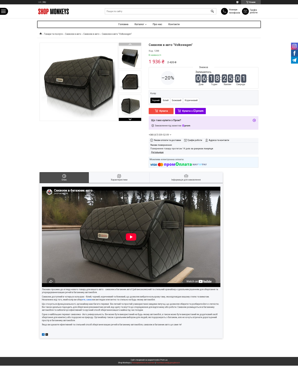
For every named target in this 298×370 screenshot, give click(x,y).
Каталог (139, 24)
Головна (123, 24)
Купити (163, 110)
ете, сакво (87, 299)
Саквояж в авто (73, 34)
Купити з (187, 110)
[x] (46, 335)
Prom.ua (163, 360)
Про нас (157, 24)
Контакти (174, 24)
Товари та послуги (53, 34)
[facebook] (43, 335)
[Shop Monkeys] (53, 11)
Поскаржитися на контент (143, 363)
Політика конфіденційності (168, 363)
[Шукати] (212, 11)
